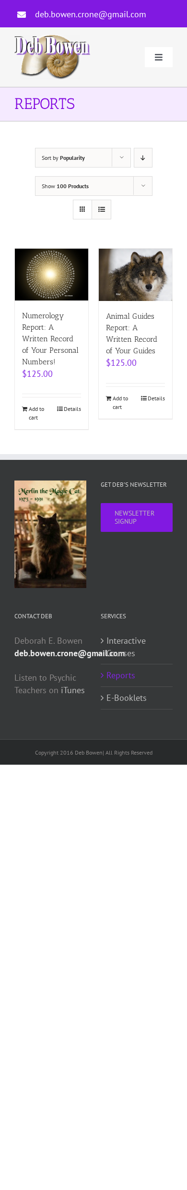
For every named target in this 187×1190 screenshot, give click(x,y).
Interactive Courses (126, 647)
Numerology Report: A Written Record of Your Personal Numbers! (50, 338)
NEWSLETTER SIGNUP (134, 517)
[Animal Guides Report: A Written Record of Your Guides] (135, 275)
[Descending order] (143, 158)
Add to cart (36, 413)
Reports (120, 675)
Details (72, 408)
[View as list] (101, 209)
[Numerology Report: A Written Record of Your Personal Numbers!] (51, 275)
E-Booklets (126, 697)
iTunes (73, 690)
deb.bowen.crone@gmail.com (90, 14)
